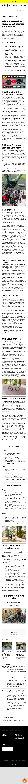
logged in (11, 720)
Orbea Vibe (14, 606)
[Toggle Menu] (25, 5)
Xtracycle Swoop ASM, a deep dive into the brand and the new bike (7, 653)
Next (23, 10)
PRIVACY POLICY (19, 737)
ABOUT (17, 734)
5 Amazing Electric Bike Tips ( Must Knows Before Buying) (13, 677)
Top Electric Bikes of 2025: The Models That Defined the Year (20, 653)
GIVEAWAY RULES (19, 738)
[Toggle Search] (21, 5)
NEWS (3, 737)
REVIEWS (4, 735)
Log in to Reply (9, 667)
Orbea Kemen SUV (14, 602)
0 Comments (5, 658)
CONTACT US (18, 735)
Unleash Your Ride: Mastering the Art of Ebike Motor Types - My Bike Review (14, 691)
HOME (3, 734)
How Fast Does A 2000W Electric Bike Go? (10, 666)
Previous (19, 10)
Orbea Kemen (17, 171)
